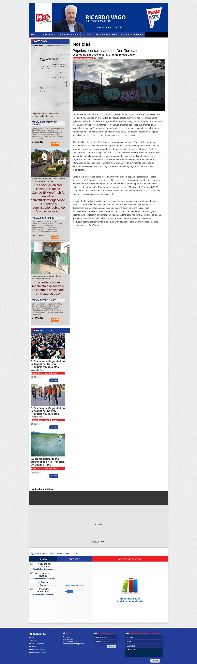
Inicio (34, 34)
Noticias (87, 34)
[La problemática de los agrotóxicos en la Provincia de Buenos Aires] (50, 455)
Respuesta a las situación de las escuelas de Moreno (46, 277)
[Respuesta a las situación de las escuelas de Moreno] (55, 273)
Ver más (55, 143)
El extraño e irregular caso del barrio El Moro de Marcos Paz (48, 180)
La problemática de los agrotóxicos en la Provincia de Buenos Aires (47, 461)
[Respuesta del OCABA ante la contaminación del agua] (55, 111)
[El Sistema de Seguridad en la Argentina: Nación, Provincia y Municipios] (50, 358)
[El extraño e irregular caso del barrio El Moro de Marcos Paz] (55, 176)
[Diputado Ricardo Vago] (71, 18)
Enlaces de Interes (106, 34)
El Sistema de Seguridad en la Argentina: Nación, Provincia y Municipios (48, 364)
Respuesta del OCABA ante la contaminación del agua (45, 114)
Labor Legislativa (68, 34)
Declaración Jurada (132, 34)
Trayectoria (48, 34)
